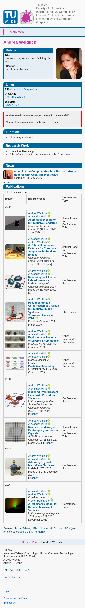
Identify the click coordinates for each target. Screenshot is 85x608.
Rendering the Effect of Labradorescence (42, 279)
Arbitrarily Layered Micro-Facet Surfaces (41, 464)
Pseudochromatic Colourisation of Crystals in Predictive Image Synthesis (43, 307)
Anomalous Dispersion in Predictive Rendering (42, 221)
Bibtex (26, 528)
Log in (6, 591)
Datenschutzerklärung (15, 598)
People (36, 542)
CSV (29, 531)
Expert (57, 528)
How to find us (11, 577)
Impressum (9, 602)
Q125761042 (12, 105)
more (6, 182)
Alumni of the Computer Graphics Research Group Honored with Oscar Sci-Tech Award (45, 173)
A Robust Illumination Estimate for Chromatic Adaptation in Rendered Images (42, 250)
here (67, 154)
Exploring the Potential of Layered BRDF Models (43, 339)
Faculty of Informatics (50, 8)
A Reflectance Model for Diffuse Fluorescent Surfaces (42, 507)
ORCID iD (10, 93)
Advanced (46, 528)
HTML (35, 528)
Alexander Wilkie (37, 216)
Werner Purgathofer (39, 500)
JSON (66, 528)
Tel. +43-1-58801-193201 (17, 570)
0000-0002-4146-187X (17, 97)
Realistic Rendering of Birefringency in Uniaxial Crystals (43, 430)
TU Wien (41, 5)
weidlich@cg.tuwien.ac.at (28, 89)
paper (48, 264)
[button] (16, 32)
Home (25, 542)
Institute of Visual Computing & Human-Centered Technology (56, 13)
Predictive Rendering (41, 366)
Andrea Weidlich (37, 213)
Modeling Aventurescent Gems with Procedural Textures (43, 395)
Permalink (39, 531)
